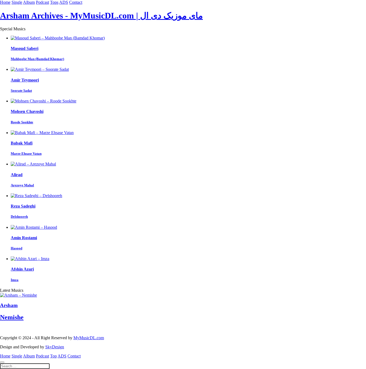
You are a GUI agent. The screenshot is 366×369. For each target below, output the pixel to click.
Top (53, 356)
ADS (63, 2)
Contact (75, 2)
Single (17, 2)
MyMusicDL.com (88, 337)
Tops (54, 2)
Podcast (42, 2)
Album (29, 2)
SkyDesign (54, 347)
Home (5, 2)
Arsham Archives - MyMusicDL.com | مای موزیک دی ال (101, 15)
